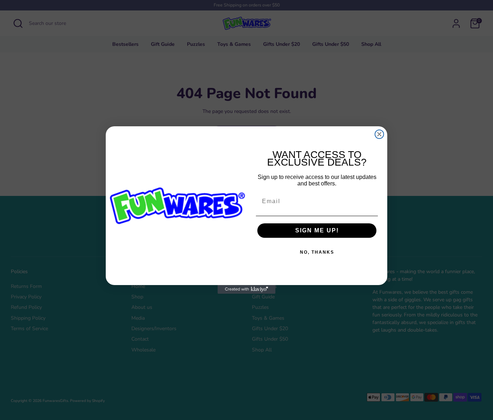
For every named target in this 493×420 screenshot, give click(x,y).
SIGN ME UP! (317, 230)
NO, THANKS (317, 252)
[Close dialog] (379, 134)
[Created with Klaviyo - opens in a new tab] (246, 289)
